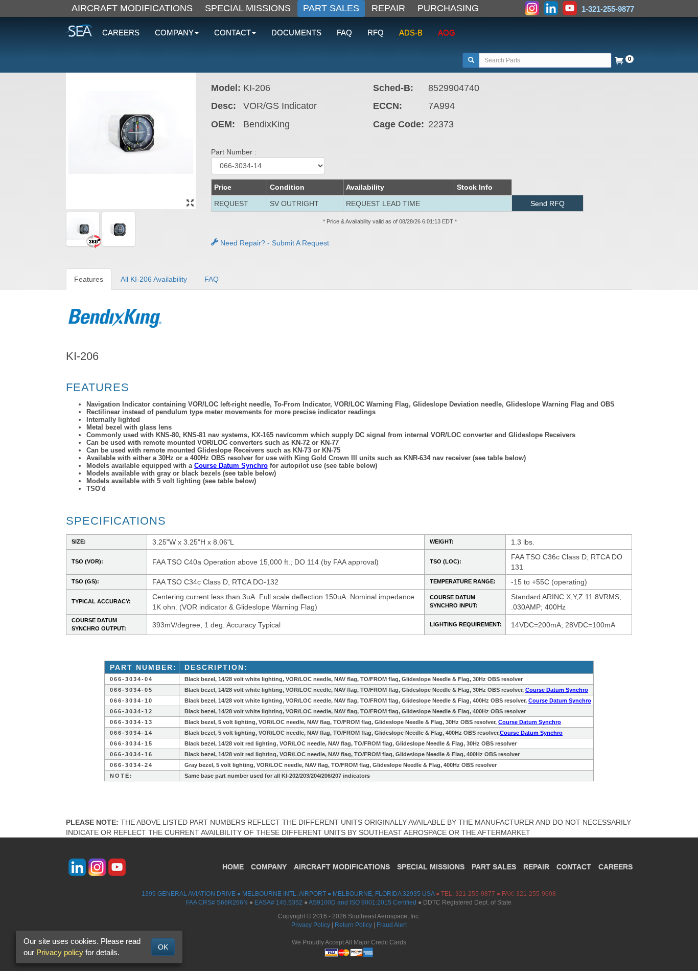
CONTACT (573, 867)
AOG (446, 32)
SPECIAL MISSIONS (248, 8)
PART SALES (331, 8)
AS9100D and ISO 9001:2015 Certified (362, 902)
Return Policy (353, 925)
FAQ (344, 32)
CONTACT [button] (232, 32)
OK (163, 947)
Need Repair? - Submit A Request (273, 243)
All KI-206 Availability (154, 279)
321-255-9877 (475, 893)
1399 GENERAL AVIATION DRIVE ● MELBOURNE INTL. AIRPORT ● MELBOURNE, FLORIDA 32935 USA (288, 893)
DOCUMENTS (296, 32)
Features (88, 279)
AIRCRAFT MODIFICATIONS (132, 8)
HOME (233, 867)
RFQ (375, 32)
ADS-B (411, 32)
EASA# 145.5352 (278, 902)
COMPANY (269, 867)
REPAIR (388, 8)
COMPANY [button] (174, 32)
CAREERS (120, 32)
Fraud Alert (392, 925)
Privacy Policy (310, 925)
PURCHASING (448, 8)
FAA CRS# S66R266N (217, 902)
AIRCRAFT (342, 867)
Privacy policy (59, 952)
